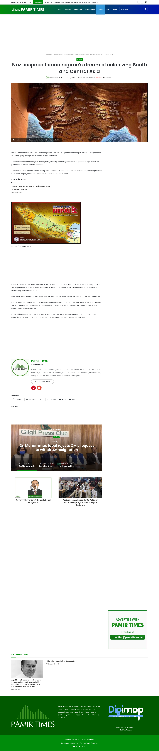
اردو (108, 9)
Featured (57, 437)
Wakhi (114, 9)
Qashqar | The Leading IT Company (85, 743)
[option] (56, 448)
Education (78, 9)
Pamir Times (54, 78)
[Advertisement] (79, 33)
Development (90, 9)
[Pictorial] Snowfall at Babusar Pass (61, 661)
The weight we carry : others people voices (60, 2)
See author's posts (42, 381)
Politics (100, 9)
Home (59, 9)
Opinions (68, 9)
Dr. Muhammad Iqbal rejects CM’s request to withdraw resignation (57, 447)
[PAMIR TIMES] (28, 9)
